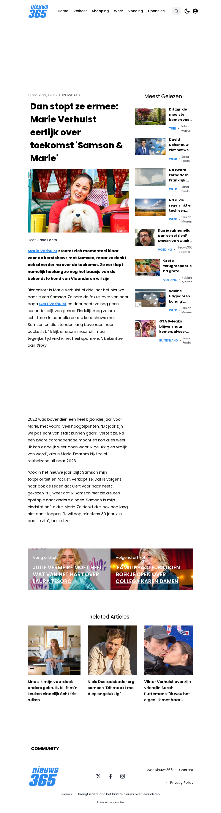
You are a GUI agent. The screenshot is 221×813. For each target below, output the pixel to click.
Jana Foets (47, 240)
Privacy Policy (181, 782)
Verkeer (80, 10)
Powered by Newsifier (110, 802)
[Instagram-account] (122, 776)
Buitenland (168, 340)
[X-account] (98, 776)
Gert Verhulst (52, 303)
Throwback (69, 95)
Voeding (135, 10)
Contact (186, 769)
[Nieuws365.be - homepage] (38, 11)
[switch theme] (187, 11)
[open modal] (195, 11)
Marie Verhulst (42, 250)
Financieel (157, 10)
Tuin (172, 128)
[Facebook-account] (110, 776)
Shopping (100, 10)
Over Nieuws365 (159, 769)
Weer (118, 10)
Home (63, 10)
